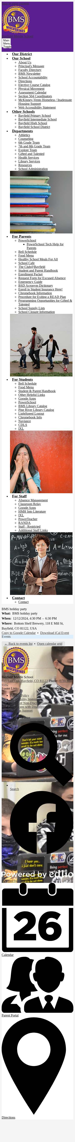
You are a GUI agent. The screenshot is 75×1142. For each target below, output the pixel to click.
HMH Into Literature (32, 511)
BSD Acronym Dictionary (35, 285)
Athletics (24, 135)
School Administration (33, 169)
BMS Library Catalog (32, 406)
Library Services (29, 161)
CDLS (22, 425)
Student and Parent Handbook (38, 270)
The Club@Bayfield (31, 267)
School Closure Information (36, 312)
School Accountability (33, 77)
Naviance (24, 421)
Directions (25, 81)
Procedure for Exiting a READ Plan (42, 297)
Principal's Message (31, 66)
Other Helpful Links (31, 395)
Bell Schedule (27, 251)
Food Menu (26, 255)
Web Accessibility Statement (37, 107)
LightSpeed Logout (31, 413)
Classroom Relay (29, 504)
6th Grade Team (29, 142)
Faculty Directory (29, 70)
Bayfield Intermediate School (37, 119)
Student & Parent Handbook (37, 391)
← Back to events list (18, 643)
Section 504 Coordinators (35, 96)
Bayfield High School (32, 123)
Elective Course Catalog (34, 85)
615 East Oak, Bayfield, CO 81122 (25, 681)
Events (6, 636)
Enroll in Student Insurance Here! (40, 289)
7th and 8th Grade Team (34, 146)
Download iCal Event (54, 633)
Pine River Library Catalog (36, 410)
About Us (24, 62)
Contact (23, 602)
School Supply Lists (31, 308)
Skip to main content (15, 3)
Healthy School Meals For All (38, 259)
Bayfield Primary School (34, 115)
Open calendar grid (49, 643)
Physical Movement (31, 88)
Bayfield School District (34, 127)
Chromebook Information (35, 293)
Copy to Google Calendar (19, 633)
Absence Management (33, 500)
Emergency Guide (30, 282)
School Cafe (26, 263)
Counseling (25, 139)
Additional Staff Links (33, 530)
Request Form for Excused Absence (42, 278)
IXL (21, 428)
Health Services (28, 157)
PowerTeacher (27, 519)
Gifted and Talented (31, 154)
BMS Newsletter (29, 73)
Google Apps (27, 398)
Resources (25, 165)
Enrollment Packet (30, 274)
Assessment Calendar (32, 92)
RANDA (24, 523)
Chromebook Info (30, 417)
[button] (21, 58)
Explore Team (27, 150)
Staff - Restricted (29, 526)
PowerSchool (27, 240)
